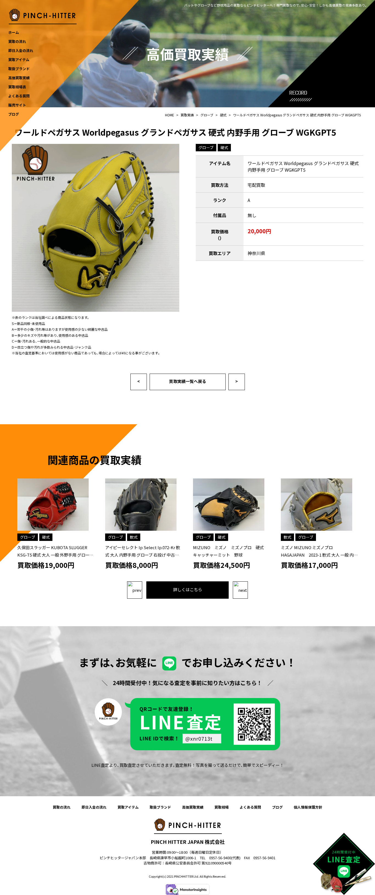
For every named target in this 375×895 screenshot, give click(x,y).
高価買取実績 (192, 807)
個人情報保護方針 (308, 807)
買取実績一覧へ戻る (187, 381)
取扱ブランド (160, 807)
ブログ (277, 807)
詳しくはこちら (187, 589)
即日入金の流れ (94, 807)
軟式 (134, 537)
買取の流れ (62, 807)
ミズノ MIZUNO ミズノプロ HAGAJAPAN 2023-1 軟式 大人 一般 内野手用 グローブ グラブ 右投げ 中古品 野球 (319, 554)
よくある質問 (250, 807)
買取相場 (221, 807)
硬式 (224, 147)
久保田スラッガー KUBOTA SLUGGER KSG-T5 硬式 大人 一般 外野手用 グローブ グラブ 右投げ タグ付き (55, 554)
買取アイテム (128, 807)
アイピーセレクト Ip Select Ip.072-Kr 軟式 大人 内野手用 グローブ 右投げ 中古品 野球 (142, 554)
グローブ (206, 147)
